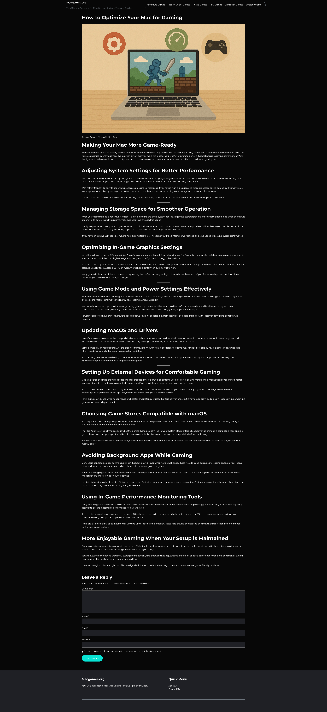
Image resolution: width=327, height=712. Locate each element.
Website (86, 639)
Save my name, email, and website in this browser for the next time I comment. (122, 651)
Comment (87, 588)
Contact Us (174, 689)
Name (85, 616)
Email (85, 628)
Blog (115, 137)
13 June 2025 (104, 137)
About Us (172, 685)
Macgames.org (76, 2)
